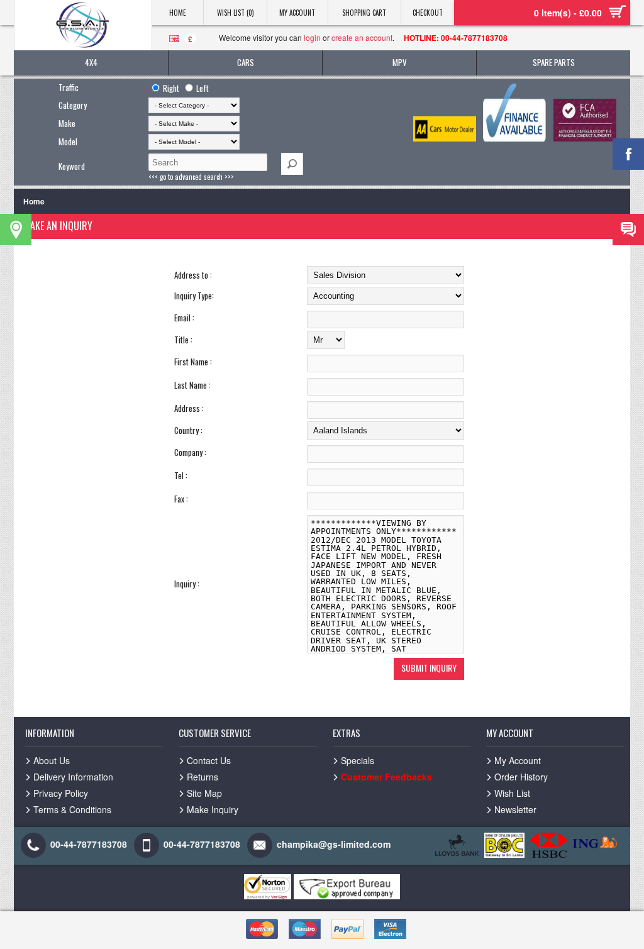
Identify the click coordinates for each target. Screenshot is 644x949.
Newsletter (515, 809)
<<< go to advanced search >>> (191, 177)
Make (66, 123)
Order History (521, 776)
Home (177, 13)
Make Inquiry (212, 809)
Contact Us (209, 760)
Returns (202, 776)
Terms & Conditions (72, 809)
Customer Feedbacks (386, 776)
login (312, 37)
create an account (361, 37)
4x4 (91, 62)
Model (67, 141)
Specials (357, 760)
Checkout (428, 13)
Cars (245, 62)
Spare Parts (554, 62)
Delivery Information (73, 776)
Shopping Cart (364, 13)
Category (72, 105)
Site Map (204, 793)
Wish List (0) (235, 13)
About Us (51, 760)
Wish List (512, 793)
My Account (297, 13)
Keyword (71, 166)
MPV (399, 62)
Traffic (68, 87)
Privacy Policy (60, 793)
